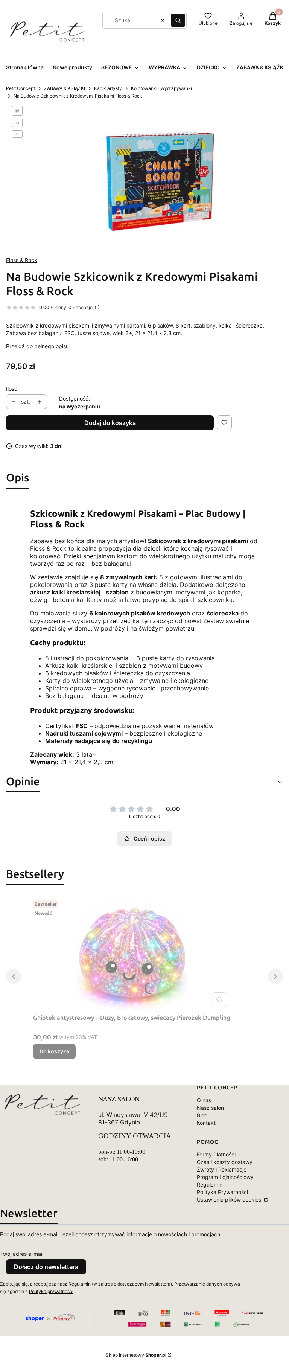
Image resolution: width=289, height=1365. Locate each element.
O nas (204, 1100)
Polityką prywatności (51, 1291)
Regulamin (209, 1184)
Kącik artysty (108, 88)
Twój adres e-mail (21, 1254)
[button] (178, 20)
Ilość (11, 388)
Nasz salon (210, 1107)
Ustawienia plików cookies (230, 1199)
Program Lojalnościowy (225, 1177)
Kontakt (206, 1123)
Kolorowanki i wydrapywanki (161, 88)
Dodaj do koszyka (110, 423)
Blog (202, 1115)
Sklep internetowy (136, 1355)
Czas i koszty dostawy (224, 1162)
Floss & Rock (21, 260)
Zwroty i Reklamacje (221, 1169)
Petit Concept (20, 88)
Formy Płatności (216, 1154)
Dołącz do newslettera (46, 1267)
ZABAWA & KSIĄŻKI (64, 88)
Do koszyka (54, 1051)
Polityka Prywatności (222, 1192)
